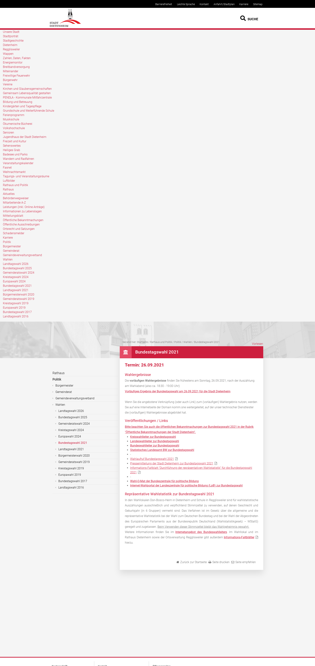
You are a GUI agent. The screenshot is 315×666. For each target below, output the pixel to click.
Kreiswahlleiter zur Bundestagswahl (153, 437)
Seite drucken (221, 562)
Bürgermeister (12, 246)
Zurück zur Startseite (193, 562)
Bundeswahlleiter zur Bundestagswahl (154, 445)
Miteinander (10, 71)
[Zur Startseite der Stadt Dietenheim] (65, 26)
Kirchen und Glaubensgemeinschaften (27, 88)
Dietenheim (10, 45)
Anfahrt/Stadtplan (224, 4)
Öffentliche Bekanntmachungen (23, 220)
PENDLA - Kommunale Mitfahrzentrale (27, 97)
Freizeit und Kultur (14, 141)
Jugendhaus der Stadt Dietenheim (24, 137)
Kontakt (204, 4)
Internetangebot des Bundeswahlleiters (201, 532)
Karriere (243, 4)
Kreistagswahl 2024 (15, 277)
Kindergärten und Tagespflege (22, 106)
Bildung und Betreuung (17, 102)
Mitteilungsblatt (13, 215)
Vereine (7, 84)
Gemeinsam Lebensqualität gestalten (27, 93)
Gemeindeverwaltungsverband (22, 255)
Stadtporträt (10, 36)
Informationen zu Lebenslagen (22, 211)
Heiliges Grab (11, 150)
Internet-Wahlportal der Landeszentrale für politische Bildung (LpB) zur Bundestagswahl (186, 485)
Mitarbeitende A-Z (14, 202)
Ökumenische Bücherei (17, 124)
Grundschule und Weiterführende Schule (28, 110)
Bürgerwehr (10, 80)
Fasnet (7, 167)
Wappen (8, 53)
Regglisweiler (11, 49)
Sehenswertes (12, 145)
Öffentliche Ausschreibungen (21, 224)
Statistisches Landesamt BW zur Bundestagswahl (162, 450)
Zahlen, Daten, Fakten (17, 58)
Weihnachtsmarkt (14, 172)
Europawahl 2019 (14, 307)
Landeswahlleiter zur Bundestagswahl (154, 441)
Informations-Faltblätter (239, 537)
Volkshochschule (14, 128)
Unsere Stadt (11, 32)
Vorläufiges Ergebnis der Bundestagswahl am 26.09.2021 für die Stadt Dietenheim (177, 391)
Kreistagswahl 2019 (15, 303)
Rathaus (8, 189)
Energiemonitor (12, 62)
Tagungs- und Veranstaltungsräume (26, 176)
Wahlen (8, 259)
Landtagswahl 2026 (15, 264)
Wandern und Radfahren (18, 159)
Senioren (8, 132)
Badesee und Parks (15, 154)
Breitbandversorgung (16, 67)
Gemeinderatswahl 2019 (18, 299)
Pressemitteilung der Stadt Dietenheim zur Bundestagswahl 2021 (171, 463)
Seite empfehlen (245, 562)
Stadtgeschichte (13, 40)
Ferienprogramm (13, 115)
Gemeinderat (11, 250)
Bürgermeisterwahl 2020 (18, 294)
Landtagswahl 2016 (15, 316)
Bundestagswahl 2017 (17, 312)
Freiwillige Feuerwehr (16, 75)
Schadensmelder (13, 233)
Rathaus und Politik (15, 185)
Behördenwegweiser (16, 198)
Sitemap (257, 4)
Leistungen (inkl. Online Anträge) (23, 207)
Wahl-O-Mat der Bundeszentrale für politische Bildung (164, 481)
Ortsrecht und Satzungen (19, 229)
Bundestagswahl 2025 (17, 268)
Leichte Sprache (186, 4)
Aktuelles (9, 194)
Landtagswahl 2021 (15, 290)
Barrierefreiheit (163, 4)
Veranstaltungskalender (18, 163)
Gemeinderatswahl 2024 (18, 272)
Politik (7, 242)
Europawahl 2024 (14, 281)
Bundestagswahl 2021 (17, 285)
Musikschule (11, 119)
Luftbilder (9, 180)
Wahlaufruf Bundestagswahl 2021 (152, 459)
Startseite (142, 342)
